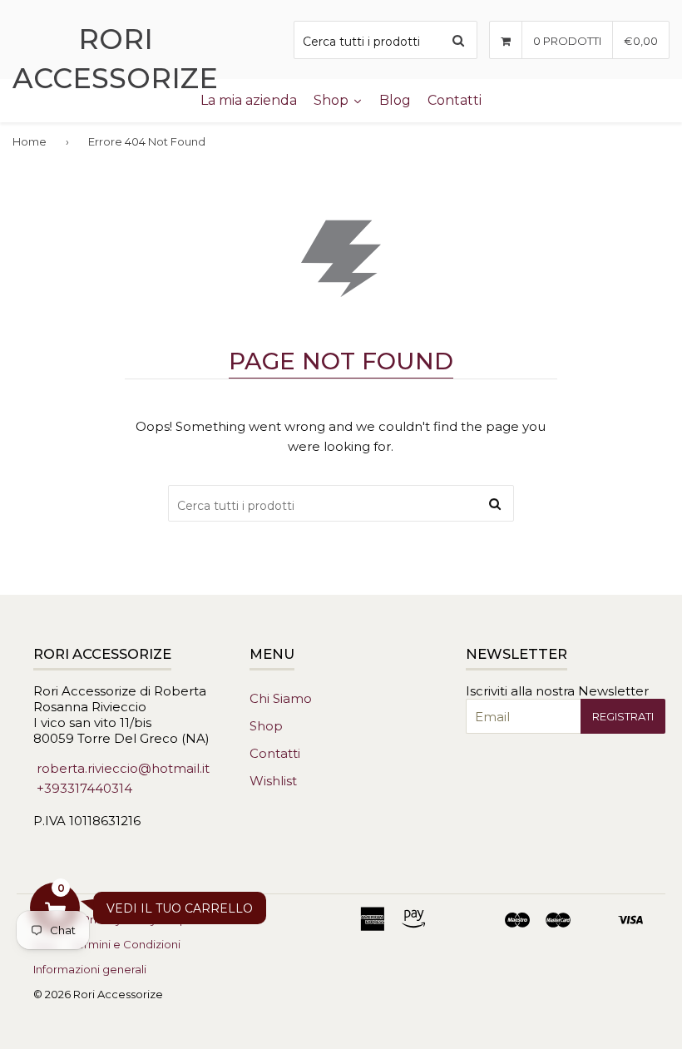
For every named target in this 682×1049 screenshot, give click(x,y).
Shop (266, 726)
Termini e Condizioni (126, 944)
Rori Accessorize (115, 58)
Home (29, 141)
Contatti (275, 753)
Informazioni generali (89, 969)
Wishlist (273, 781)
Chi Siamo (281, 698)
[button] (55, 908)
